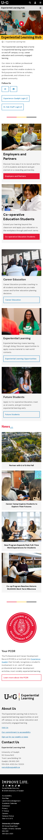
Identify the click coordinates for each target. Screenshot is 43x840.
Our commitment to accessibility (16, 732)
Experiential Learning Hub (15, 42)
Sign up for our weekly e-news (15, 737)
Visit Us (5, 727)
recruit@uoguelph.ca (11, 767)
